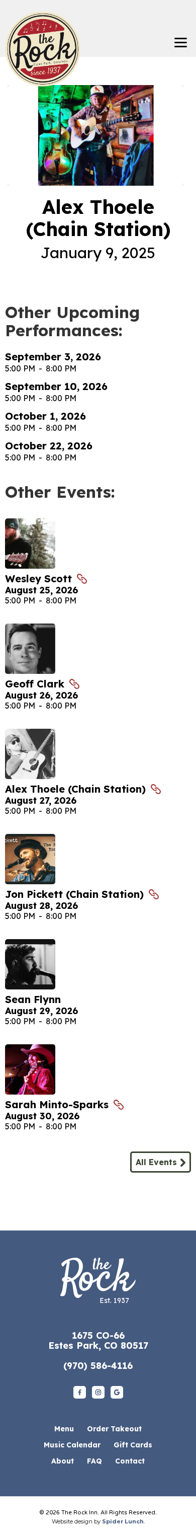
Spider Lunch (123, 1521)
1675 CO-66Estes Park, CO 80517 (98, 1340)
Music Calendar (72, 1444)
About (62, 1461)
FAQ (94, 1461)
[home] (40, 34)
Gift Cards (133, 1444)
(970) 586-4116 (98, 1365)
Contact (130, 1461)
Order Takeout (114, 1428)
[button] (180, 43)
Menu (64, 1428)
